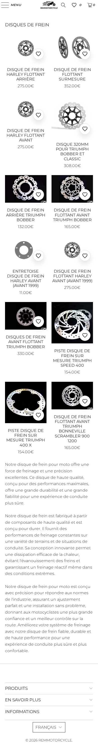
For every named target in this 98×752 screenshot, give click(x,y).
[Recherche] (63, 5)
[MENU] (2, 5)
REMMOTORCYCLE (55, 740)
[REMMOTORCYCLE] (49, 5)
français (45, 727)
